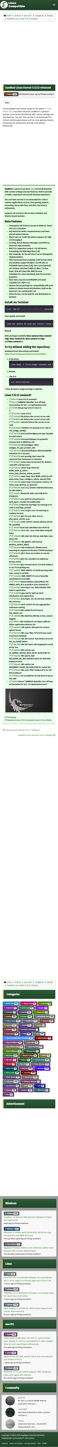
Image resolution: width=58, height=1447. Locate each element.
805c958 (17, 604)
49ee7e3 (17, 522)
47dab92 (17, 536)
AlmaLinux (12, 1003)
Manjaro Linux (29, 1055)
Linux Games (43, 1038)
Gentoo (11, 1025)
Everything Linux (45, 1017)
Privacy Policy (30, 1443)
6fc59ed (17, 599)
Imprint (5, 1443)
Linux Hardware (13, 1042)
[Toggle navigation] (54, 5)
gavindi (21, 1397)
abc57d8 (17, 433)
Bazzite (42, 1008)
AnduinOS (11, 1008)
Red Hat (26, 1068)
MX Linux (10, 1060)
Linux (32, 189)
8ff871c (17, 622)
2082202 (17, 510)
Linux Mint (32, 1042)
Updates (26, 1090)
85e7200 (17, 456)
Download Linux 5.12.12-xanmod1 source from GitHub (29, 720)
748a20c (17, 656)
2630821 (17, 650)
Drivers (26, 1017)
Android (45, 1003)
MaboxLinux (32, 1051)
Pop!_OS (23, 1064)
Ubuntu (10, 1090)
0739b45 (17, 670)
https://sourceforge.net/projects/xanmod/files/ (26, 354)
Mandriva (11, 1055)
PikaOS (10, 1064)
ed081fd (17, 616)
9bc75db (17, 644)
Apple (11, 1334)
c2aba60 (17, 576)
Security (29, 1073)
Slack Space (12, 1077)
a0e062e (17, 627)
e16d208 (17, 482)
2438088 (17, 593)
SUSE (27, 1086)
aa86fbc (17, 570)
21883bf (17, 610)
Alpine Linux (29, 1003)
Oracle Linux (42, 1060)
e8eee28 (17, 451)
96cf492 (17, 633)
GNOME (26, 1025)
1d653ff (17, 527)
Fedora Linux (13, 1021)
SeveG (20, 1421)
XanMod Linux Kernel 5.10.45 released (35, 735)
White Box (42, 1090)
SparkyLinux (12, 1086)
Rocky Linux (12, 1073)
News (7, 102)
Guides (40, 1025)
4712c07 (17, 582)
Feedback (31, 1021)
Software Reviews (31, 1081)
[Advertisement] (29, 52)
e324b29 (17, 416)
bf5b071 (17, 499)
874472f (14, 402)
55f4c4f (14, 399)
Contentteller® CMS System (23, 1438)
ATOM (44, 1443)
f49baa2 (17, 468)
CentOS (25, 1012)
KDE (26, 1034)
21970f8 (14, 408)
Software (11, 1081)
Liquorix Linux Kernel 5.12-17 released (22, 730)
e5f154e (17, 476)
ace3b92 (17, 587)
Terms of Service (16, 1443)
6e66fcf (17, 565)
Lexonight (22, 1409)
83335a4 (17, 413)
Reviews (42, 1068)
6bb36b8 (17, 445)
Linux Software (13, 1051)
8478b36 (17, 428)
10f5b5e (17, 559)
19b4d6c (17, 664)
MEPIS (45, 1055)
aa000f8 (17, 439)
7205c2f (17, 505)
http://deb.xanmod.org (32, 309)
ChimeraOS (41, 1012)
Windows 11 (12, 1229)
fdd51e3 (17, 676)
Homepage (11, 717)
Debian (11, 94)
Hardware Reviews (29, 1029)
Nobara (25, 1060)
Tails (40, 1086)
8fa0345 (17, 530)
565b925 (17, 462)
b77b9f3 (17, 419)
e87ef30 (17, 516)
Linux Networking (14, 1047)
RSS (39, 1443)
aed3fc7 (17, 493)
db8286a (17, 542)
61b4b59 (17, 488)
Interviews (11, 1034)
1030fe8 (14, 681)
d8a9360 (17, 547)
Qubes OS (11, 1068)
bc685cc (17, 422)
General (47, 1021)
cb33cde (17, 639)
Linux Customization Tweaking (19, 1038)
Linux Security (34, 1047)
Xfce (9, 1094)
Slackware (30, 1077)
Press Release (41, 1064)
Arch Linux (27, 1008)
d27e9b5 (17, 553)
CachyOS (10, 1012)
